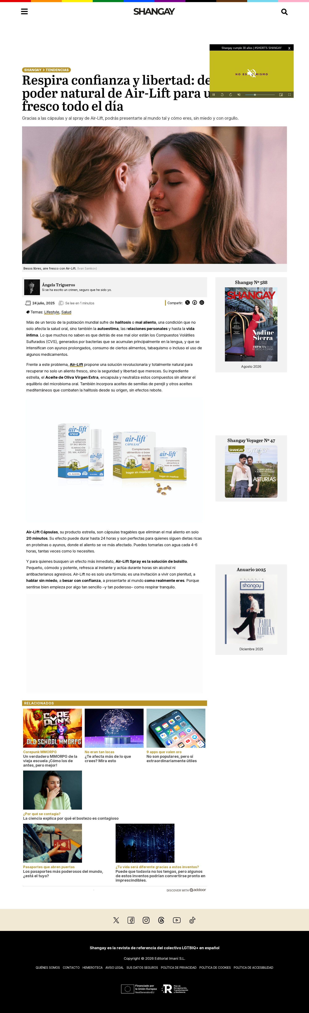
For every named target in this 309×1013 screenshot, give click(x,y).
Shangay (32, 70)
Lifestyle (51, 312)
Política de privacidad (179, 967)
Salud (66, 312)
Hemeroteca (93, 967)
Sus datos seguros (142, 967)
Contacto (71, 967)
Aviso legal (115, 967)
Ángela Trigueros (58, 285)
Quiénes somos (48, 967)
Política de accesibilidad (253, 967)
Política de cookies (215, 967)
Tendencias (57, 70)
